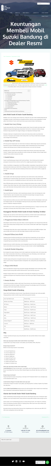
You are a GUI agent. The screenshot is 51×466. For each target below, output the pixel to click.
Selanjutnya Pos (46, 417)
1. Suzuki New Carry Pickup (11, 93)
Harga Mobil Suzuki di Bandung (11, 108)
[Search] (49, 4)
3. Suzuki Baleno (9, 96)
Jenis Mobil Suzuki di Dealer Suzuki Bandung (13, 92)
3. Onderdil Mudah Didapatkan (12, 104)
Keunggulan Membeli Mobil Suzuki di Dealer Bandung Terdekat (17, 100)
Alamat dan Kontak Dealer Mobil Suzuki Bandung (14, 111)
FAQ (6, 109)
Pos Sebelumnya (5, 417)
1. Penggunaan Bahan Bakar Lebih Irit (13, 101)
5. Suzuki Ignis (9, 99)
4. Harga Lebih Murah (10, 105)
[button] (26, 13)
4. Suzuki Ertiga (9, 97)
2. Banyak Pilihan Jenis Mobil (11, 103)
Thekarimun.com (7, 83)
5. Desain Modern (10, 107)
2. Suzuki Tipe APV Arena (11, 95)
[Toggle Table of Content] (28, 91)
